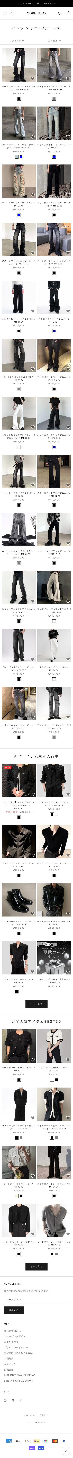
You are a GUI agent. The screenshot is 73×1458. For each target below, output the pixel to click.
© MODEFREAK (36, 1422)
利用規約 (9, 1358)
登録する (14, 1310)
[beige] (16, 1196)
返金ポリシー (11, 1364)
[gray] (54, 98)
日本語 (43, 1415)
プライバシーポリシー (16, 1347)
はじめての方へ (12, 1330)
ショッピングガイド (14, 1336)
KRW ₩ (28, 1415)
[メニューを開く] (4, 13)
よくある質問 (11, 1341)
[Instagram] (5, 1400)
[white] (18, 447)
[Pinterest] (13, 1400)
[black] (18, 98)
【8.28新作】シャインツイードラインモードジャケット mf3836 (19, 805)
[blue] (21, 156)
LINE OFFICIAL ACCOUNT (18, 1380)
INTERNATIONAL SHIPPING (19, 1375)
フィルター (18, 40)
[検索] (11, 13)
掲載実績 (9, 1369)
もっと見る (36, 1004)
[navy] (54, 331)
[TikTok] (21, 1400)
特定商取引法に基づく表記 (18, 1352)
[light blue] (16, 156)
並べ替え (53, 40)
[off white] (52, 1079)
